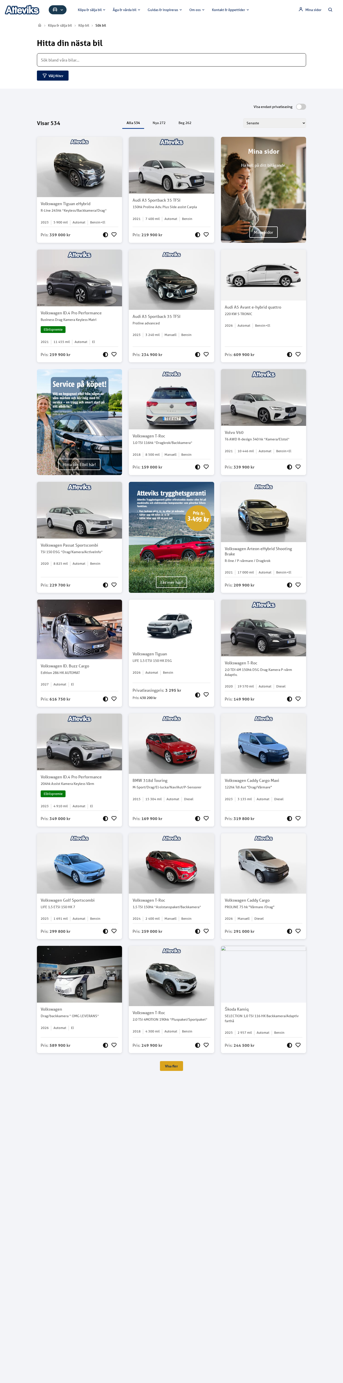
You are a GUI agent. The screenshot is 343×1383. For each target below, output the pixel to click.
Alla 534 (133, 122)
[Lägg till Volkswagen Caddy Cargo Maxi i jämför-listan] (289, 818)
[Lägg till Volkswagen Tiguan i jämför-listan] (197, 694)
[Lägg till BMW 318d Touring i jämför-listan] (197, 818)
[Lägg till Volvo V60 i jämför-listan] (289, 467)
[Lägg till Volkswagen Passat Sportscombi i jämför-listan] (105, 585)
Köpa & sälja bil (90, 10)
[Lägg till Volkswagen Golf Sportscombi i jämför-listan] (105, 931)
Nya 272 (159, 123)
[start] (40, 25)
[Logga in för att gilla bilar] (114, 234)
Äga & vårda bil (124, 10)
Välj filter (56, 75)
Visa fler (171, 1066)
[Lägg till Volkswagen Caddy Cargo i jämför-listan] (289, 931)
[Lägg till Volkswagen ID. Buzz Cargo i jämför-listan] (105, 699)
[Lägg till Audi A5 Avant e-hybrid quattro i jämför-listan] (289, 354)
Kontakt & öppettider (228, 10)
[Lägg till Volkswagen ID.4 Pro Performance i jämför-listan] (105, 354)
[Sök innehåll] (330, 10)
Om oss (195, 10)
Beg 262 (185, 123)
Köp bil (83, 25)
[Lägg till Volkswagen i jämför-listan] (105, 1045)
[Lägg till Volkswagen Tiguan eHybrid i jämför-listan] (105, 234)
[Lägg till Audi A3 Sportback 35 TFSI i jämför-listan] (197, 234)
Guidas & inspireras (163, 10)
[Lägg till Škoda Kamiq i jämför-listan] (289, 1045)
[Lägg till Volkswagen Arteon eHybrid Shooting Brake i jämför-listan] (289, 585)
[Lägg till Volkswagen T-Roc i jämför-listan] (197, 467)
